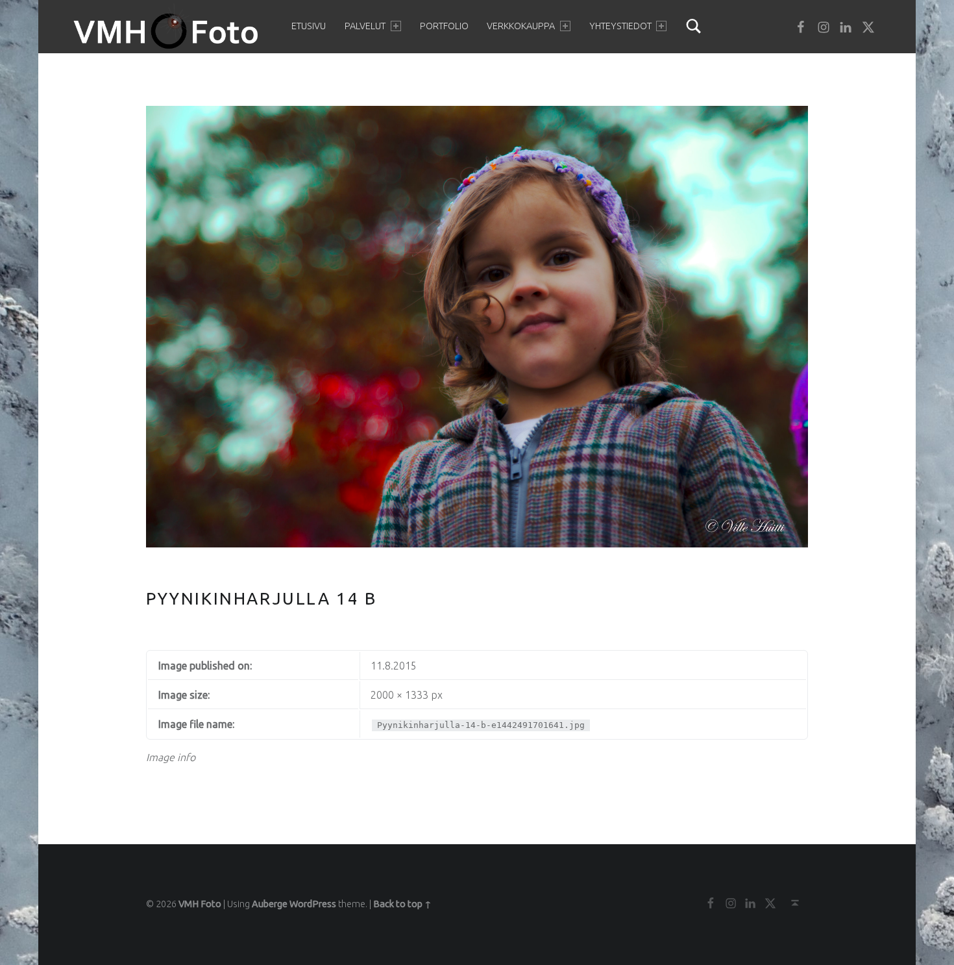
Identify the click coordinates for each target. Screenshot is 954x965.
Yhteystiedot (620, 26)
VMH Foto (199, 904)
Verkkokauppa (521, 26)
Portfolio (444, 26)
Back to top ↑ (402, 904)
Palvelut (365, 26)
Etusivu (308, 26)
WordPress (312, 904)
